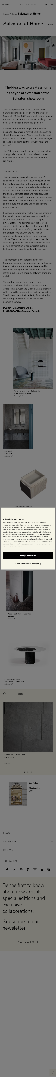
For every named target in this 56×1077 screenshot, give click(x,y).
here (41, 539)
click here (18, 546)
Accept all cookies (28, 555)
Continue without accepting (28, 564)
